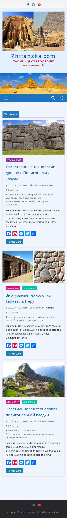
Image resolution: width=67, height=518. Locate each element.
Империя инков (44, 317)
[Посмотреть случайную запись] (61, 98)
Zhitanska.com (33, 55)
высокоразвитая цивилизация (22, 317)
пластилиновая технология (28, 198)
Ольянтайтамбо (45, 194)
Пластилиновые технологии (19, 434)
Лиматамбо (11, 320)
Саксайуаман (34, 201)
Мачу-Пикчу (13, 430)
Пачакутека (22, 320)
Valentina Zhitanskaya (31, 185)
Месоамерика (30, 194)
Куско (55, 317)
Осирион (10, 198)
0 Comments (13, 190)
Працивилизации (14, 160)
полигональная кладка (16, 201)
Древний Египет (15, 194)
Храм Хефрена (12, 204)
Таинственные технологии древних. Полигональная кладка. (30, 172)
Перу (31, 320)
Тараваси (45, 201)
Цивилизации (29, 288)
